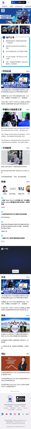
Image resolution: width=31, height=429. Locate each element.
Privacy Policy (22, 423)
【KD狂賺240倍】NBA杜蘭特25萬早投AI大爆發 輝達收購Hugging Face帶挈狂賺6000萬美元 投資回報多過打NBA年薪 (15, 91)
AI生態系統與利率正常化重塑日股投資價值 (14, 214)
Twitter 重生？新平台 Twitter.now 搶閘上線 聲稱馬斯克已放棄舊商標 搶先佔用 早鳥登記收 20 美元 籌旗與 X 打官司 (15, 103)
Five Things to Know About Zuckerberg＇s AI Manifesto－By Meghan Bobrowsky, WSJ (15, 135)
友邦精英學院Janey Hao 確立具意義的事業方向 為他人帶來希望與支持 (15, 379)
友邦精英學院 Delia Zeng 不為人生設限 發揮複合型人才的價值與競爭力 (15, 385)
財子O (3, 241)
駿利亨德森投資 (13, 194)
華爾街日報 (21, 193)
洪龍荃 (5, 193)
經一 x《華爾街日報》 (19, 2)
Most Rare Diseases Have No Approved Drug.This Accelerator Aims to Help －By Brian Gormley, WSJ (15, 129)
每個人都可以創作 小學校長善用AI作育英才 (14, 166)
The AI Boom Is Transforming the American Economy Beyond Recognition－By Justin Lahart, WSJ (15, 141)
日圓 (11, 6)
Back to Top (15, 391)
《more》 (19, 408)
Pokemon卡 (18, 6)
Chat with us (9, 423)
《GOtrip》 (16, 406)
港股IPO (4, 6)
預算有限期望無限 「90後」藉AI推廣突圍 (13, 176)
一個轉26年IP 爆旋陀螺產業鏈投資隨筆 (13, 238)
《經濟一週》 (19, 409)
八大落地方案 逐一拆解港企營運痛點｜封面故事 (15, 347)
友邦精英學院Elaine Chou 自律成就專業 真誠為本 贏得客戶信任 (15, 373)
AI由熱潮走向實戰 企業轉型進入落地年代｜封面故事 (15, 341)
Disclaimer (15, 423)
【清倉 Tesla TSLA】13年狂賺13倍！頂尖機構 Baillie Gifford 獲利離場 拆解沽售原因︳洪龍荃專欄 (15, 202)
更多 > (28, 71)
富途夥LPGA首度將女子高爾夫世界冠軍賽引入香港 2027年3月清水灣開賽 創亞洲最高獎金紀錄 (15, 335)
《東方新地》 (13, 408)
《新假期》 (10, 406)
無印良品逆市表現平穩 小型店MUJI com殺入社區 (15, 171)
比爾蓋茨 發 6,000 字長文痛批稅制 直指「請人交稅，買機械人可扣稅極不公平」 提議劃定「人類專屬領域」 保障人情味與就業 (15, 97)
